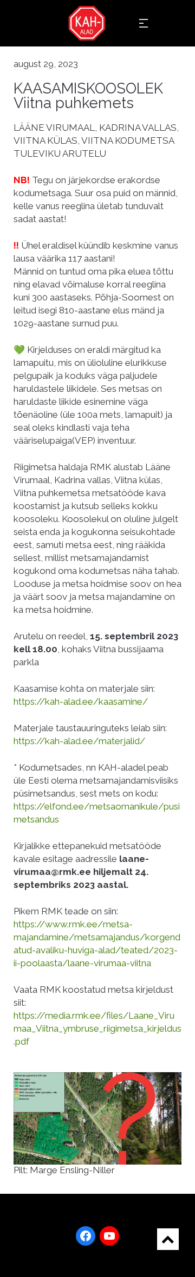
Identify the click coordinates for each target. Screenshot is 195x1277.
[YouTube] (109, 1235)
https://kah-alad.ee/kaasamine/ (82, 701)
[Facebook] (85, 1235)
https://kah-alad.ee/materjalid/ (79, 741)
